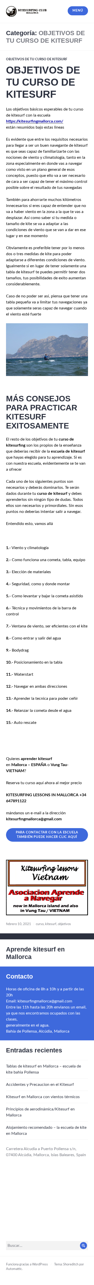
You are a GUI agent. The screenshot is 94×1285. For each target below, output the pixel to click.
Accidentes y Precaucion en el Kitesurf (40, 1085)
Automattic (14, 1269)
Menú (77, 10)
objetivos (64, 924)
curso (40, 924)
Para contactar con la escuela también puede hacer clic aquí (47, 835)
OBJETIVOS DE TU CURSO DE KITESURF (36, 59)
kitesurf (50, 924)
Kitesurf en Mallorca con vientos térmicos (43, 1097)
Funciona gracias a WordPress (27, 1264)
